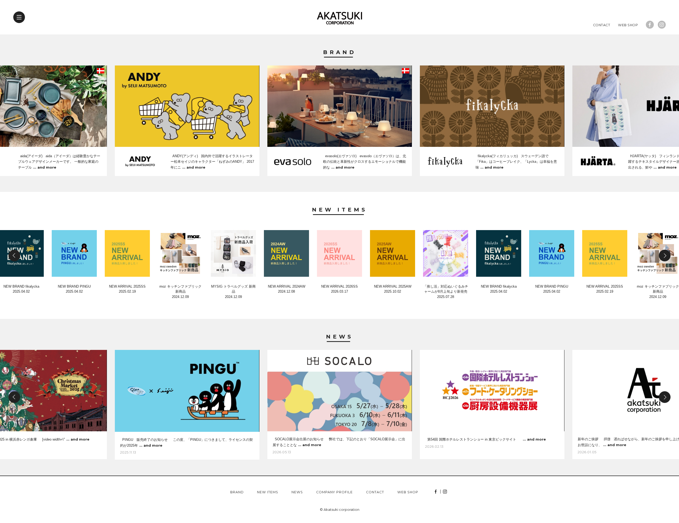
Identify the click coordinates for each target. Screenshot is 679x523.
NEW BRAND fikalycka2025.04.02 (499, 289)
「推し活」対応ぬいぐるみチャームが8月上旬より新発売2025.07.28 (445, 291)
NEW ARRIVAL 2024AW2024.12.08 (286, 289)
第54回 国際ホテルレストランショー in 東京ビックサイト (485, 439)
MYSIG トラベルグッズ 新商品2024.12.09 (233, 291)
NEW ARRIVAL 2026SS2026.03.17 (339, 289)
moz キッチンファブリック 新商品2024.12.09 (180, 291)
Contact (601, 25)
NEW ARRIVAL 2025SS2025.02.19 (127, 289)
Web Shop (628, 25)
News (339, 337)
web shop (407, 492)
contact (375, 492)
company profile (334, 492)
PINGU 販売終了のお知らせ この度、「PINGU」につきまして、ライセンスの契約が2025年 (186, 442)
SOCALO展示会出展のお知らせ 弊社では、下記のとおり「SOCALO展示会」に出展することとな (339, 442)
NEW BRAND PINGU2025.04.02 (74, 289)
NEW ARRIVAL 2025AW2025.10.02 (392, 289)
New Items (339, 210)
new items (267, 492)
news (297, 492)
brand (237, 492)
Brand (339, 52)
